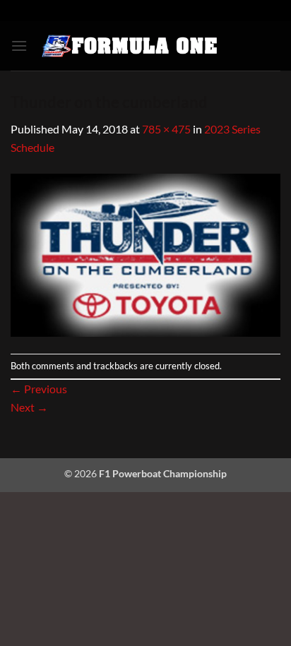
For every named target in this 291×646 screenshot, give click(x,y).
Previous (39, 388)
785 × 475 (166, 129)
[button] (19, 45)
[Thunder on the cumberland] (145, 253)
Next (29, 407)
